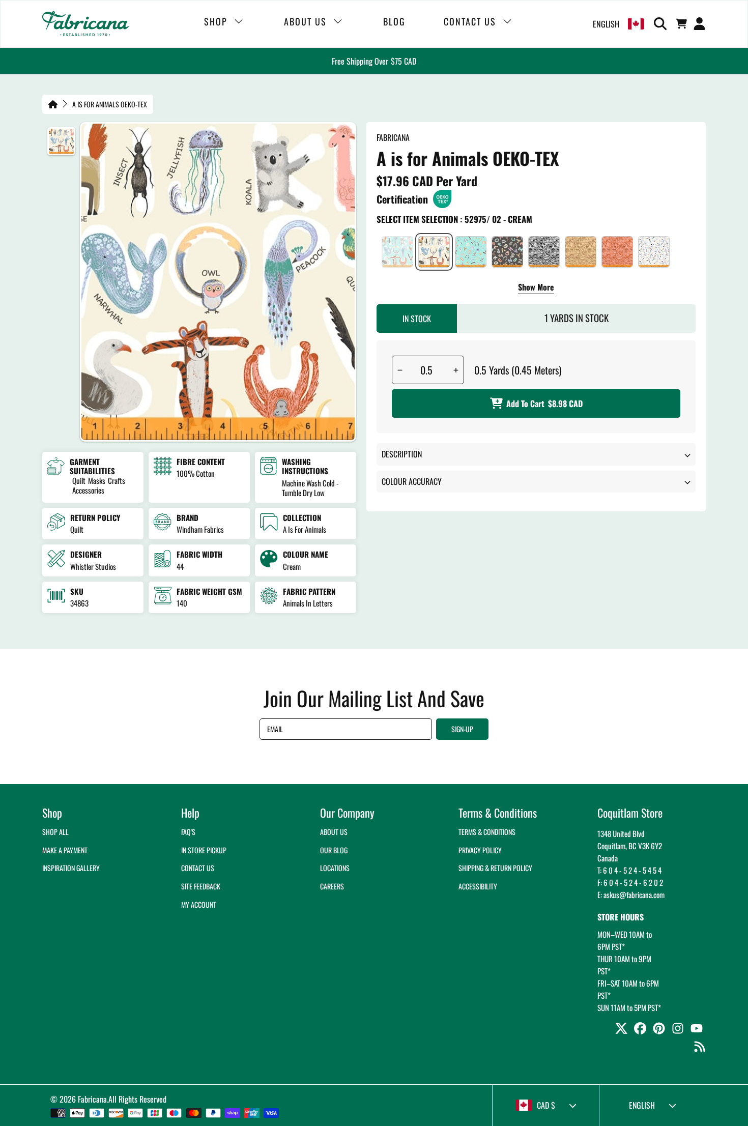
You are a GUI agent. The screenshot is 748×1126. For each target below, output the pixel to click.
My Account (198, 904)
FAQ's (188, 831)
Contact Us (197, 867)
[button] (662, 24)
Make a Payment (65, 850)
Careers (332, 886)
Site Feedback (200, 886)
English (606, 24)
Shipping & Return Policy (495, 867)
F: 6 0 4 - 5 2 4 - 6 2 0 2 (630, 882)
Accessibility (477, 886)
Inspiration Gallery (71, 867)
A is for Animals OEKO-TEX (109, 104)
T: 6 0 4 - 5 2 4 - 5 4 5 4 (629, 870)
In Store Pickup (203, 850)
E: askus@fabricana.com (631, 894)
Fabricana (92, 1099)
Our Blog (334, 850)
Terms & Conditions (486, 831)
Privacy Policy (480, 850)
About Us (334, 831)
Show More (536, 288)
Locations (335, 867)
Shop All (55, 831)
